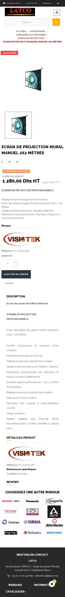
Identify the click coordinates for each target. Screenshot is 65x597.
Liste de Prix (31, 3)
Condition (11, 473)
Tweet (9, 162)
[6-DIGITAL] (11, 533)
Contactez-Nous (13, 3)
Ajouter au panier (16, 274)
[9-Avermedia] (54, 522)
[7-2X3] (32, 511)
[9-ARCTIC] (54, 511)
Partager (2, 162)
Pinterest (17, 162)
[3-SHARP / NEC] (11, 501)
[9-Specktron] (54, 533)
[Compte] (59, 3)
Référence (7, 251)
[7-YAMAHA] (32, 522)
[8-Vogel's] (54, 501)
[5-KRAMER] (11, 522)
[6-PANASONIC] (32, 501)
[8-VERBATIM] (32, 533)
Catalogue (46, 3)
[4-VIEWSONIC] (11, 511)
